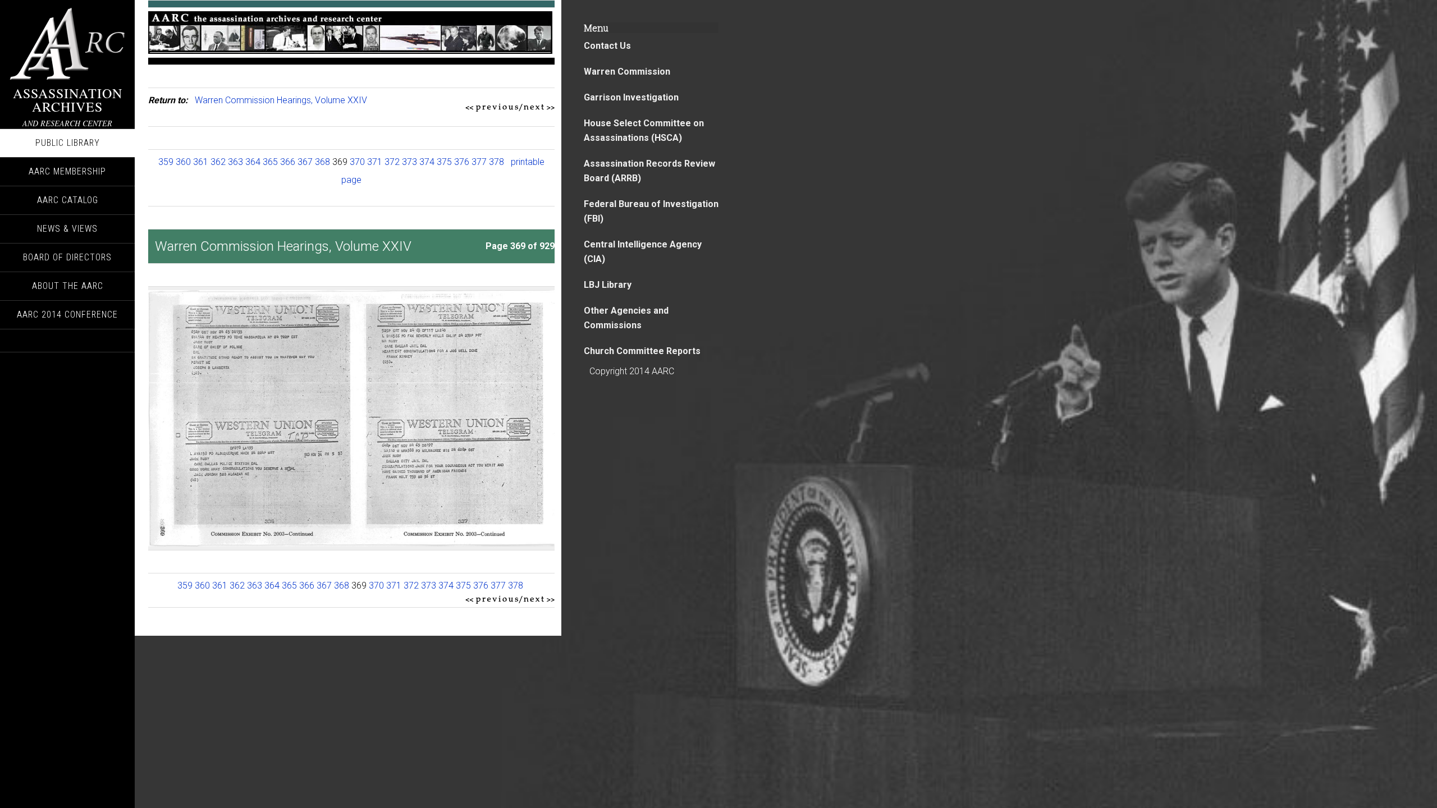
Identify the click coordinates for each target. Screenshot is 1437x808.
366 (287, 162)
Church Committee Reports (642, 351)
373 (409, 162)
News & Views (67, 228)
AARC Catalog (67, 200)
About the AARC (67, 286)
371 (374, 162)
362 (218, 162)
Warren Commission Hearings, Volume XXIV (281, 100)
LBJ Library (607, 284)
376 (461, 162)
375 (444, 162)
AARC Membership (67, 171)
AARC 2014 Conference (67, 314)
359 (165, 162)
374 (426, 162)
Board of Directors (67, 257)
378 (496, 162)
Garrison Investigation (631, 97)
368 (322, 162)
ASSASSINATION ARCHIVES (67, 100)
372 (392, 162)
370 (357, 162)
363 (235, 162)
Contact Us (607, 45)
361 (200, 162)
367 (305, 162)
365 (270, 162)
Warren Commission (627, 71)
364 (252, 162)
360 (183, 162)
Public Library (67, 142)
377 (479, 162)
